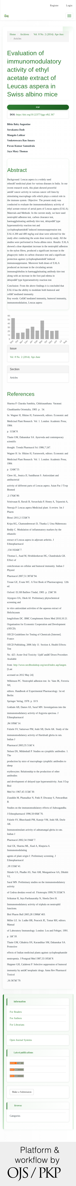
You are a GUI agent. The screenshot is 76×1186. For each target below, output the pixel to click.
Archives (24, 34)
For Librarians (17, 1024)
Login (69, 5)
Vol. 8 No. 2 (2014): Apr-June (49, 34)
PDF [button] (38, 107)
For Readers (16, 1011)
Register (54, 5)
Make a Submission (21, 1092)
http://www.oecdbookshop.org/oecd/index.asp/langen (39, 665)
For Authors (16, 1018)
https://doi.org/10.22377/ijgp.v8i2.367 (35, 114)
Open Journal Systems (21, 1040)
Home (13, 34)
